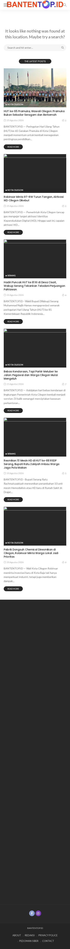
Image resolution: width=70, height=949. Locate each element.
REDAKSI (30, 935)
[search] (64, 5)
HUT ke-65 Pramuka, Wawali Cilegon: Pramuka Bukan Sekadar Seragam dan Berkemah (34, 113)
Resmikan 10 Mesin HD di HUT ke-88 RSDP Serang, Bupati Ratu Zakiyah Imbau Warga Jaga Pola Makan (31, 464)
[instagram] (38, 913)
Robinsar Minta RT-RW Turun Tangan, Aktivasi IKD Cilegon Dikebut (33, 198)
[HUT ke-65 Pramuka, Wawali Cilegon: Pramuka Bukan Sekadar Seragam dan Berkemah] (35, 87)
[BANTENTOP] (35, 4)
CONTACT (48, 940)
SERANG (11, 275)
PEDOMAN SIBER (28, 940)
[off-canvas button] (6, 5)
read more (13, 147)
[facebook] (32, 913)
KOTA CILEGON (15, 104)
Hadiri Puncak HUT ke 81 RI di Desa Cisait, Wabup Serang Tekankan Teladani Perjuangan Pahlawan (34, 285)
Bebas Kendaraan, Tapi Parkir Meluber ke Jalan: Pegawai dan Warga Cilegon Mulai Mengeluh (31, 375)
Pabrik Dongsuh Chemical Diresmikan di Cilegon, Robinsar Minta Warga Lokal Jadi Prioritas (31, 553)
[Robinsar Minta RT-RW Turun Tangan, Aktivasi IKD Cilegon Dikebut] (35, 173)
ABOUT (17, 935)
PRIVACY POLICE (47, 935)
